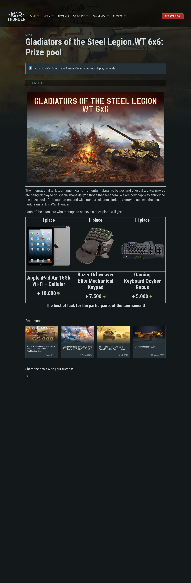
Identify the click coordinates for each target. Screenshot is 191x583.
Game (33, 16)
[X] (27, 376)
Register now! (172, 16)
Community (99, 16)
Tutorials (63, 16)
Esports (117, 16)
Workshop (79, 16)
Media (47, 16)
